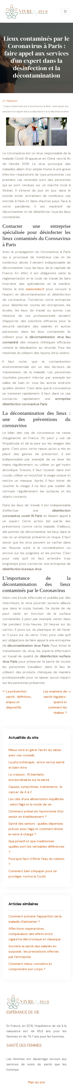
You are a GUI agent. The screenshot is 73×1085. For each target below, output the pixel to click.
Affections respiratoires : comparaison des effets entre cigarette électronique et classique (35, 933)
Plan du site (36, 1082)
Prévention (12, 100)
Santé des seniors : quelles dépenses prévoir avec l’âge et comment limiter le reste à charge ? (36, 828)
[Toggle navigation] (65, 11)
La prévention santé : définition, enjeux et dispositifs (18, 699)
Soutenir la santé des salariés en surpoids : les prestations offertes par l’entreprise (34, 951)
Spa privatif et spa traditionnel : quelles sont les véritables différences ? (36, 846)
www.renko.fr (35, 289)
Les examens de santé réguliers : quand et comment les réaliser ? (55, 702)
